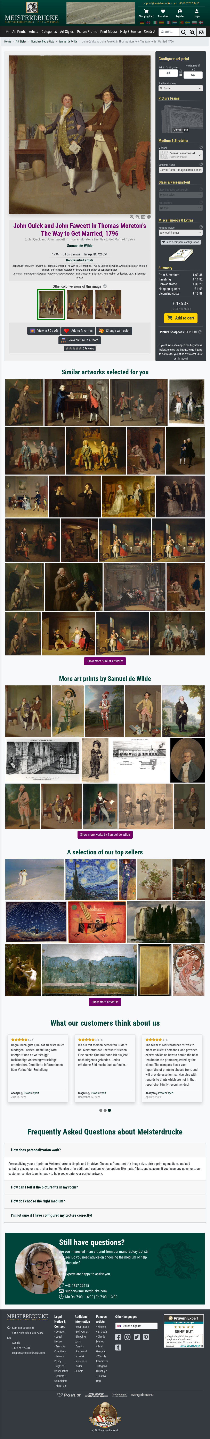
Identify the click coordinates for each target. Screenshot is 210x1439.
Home (7, 41)
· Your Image (82, 1327)
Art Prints (19, 32)
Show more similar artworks (105, 661)
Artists (33, 32)
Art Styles (67, 32)
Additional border (167, 83)
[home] (7, 32)
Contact (149, 31)
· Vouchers (81, 1361)
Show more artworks (105, 1002)
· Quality (79, 1346)
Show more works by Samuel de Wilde (105, 835)
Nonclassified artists (42, 41)
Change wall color (117, 331)
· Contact (59, 1331)
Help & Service (130, 32)
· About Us (60, 1386)
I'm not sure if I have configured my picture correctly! (51, 1215)
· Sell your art (82, 1331)
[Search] (183, 32)
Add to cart (183, 318)
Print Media (108, 32)
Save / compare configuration (182, 242)
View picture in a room (82, 340)
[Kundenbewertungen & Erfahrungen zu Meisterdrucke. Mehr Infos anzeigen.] (184, 1331)
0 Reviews (88, 348)
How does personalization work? (36, 1150)
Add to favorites (80, 331)
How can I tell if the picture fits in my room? (44, 1187)
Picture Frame (87, 32)
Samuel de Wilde (68, 41)
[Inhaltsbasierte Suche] (192, 32)
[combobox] (181, 88)
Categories (49, 32)
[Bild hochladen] (201, 32)
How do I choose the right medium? (38, 1201)
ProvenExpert (31, 1093)
